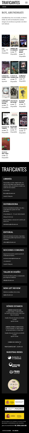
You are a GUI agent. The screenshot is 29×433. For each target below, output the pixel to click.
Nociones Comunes (13, 250)
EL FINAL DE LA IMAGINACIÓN (22, 76)
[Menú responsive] (26, 2)
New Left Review (11, 288)
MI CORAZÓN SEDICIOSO (22, 101)
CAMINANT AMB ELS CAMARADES (14, 49)
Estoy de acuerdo (6, 430)
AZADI (3, 49)
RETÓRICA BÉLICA (23, 128)
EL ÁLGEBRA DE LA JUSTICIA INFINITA (23, 51)
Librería (7, 179)
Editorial (8, 232)
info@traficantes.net (14, 343)
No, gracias (15, 430)
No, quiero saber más (21, 425)
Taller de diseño (11, 272)
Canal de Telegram (7, 196)
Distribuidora (10, 204)
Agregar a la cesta (7, 50)
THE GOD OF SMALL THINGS (5, 152)
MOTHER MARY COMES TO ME (13, 127)
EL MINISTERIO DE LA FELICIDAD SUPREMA (6, 102)
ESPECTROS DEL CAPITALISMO (14, 101)
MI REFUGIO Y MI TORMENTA (5, 127)
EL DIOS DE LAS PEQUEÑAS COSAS (6, 76)
